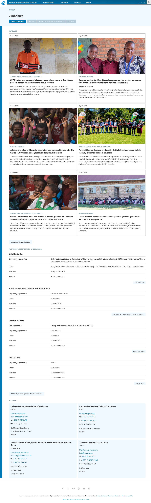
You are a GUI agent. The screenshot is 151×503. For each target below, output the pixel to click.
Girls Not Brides (139, 282)
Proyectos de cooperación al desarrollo (51, 21)
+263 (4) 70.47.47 (20, 458)
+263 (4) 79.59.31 (89, 456)
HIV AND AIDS (140, 383)
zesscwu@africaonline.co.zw (21, 455)
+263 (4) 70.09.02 (20, 462)
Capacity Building (138, 351)
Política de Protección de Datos (79, 499)
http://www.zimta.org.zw (88, 450)
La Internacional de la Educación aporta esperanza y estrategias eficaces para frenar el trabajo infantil (111, 201)
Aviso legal (66, 499)
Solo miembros (149, 2)
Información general (17, 21)
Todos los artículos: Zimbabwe (20, 242)
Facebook (62, 488)
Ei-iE (3, 4)
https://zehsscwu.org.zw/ (20, 452)
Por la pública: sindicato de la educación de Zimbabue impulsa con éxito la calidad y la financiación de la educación (111, 135)
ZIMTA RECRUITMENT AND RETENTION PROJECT (128, 314)
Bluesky (84, 488)
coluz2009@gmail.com (19, 416)
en (138, 2)
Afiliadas (71, 21)
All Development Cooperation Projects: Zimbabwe (26, 394)
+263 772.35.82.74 (89, 416)
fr (141, 2)
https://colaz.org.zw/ (18, 413)
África (12, 9)
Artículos (31, 21)
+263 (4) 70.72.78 (20, 420)
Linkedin (89, 488)
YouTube (73, 488)
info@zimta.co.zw (86, 453)
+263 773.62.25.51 (89, 420)
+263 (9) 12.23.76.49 (90, 460)
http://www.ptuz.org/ (87, 413)
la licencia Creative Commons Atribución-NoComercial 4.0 (114, 496)
